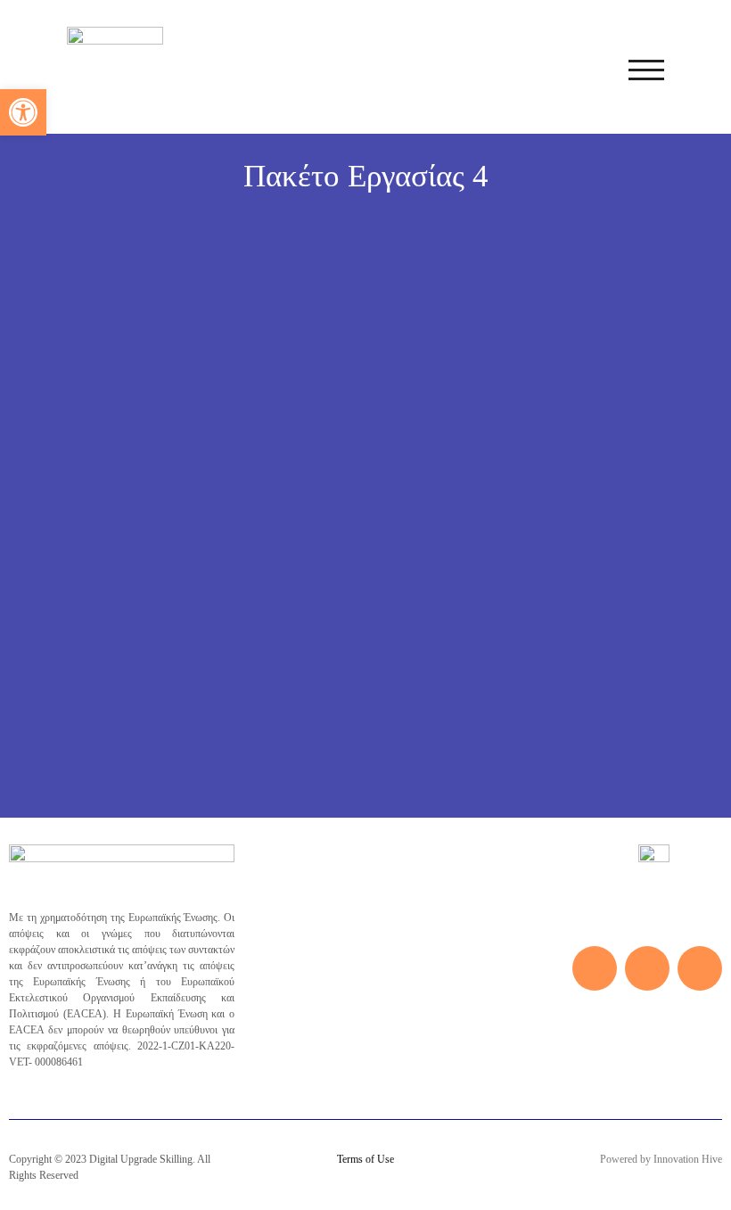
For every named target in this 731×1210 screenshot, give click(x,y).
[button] (23, 112)
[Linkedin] (700, 968)
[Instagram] (647, 968)
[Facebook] (594, 968)
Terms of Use (365, 1159)
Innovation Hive (687, 1159)
